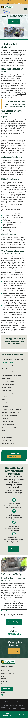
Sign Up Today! (17, 3)
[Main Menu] (25, 9)
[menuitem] (14, 359)
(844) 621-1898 (9, 106)
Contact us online (16, 104)
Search (3, 684)
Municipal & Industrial (7, 673)
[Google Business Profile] (2, 695)
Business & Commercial (8, 671)
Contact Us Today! (13, 622)
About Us (13, 549)
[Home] (7, 7)
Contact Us (13, 21)
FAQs (2, 676)
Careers (3, 678)
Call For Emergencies (7, 714)
